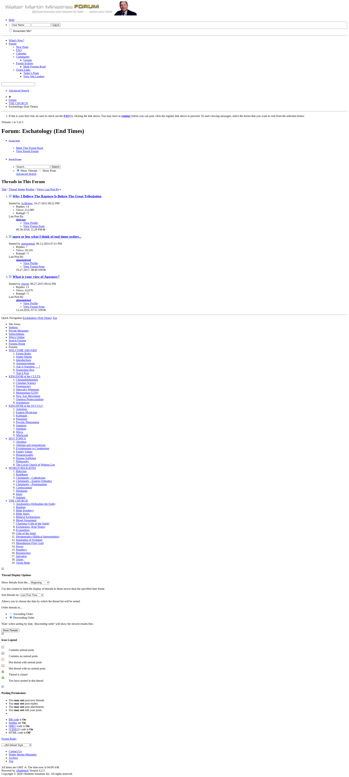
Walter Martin (24, 356)
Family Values (24, 451)
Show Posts (49, 170)
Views (40, 189)
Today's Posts (31, 73)
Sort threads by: (10, 594)
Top (55, 317)
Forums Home (17, 343)
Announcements (25, 363)
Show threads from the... (15, 582)
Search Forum (15, 159)
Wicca (19, 432)
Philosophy (22, 461)
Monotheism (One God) (30, 543)
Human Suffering (26, 458)
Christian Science (26, 383)
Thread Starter (17, 189)
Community (23, 56)
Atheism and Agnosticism (30, 445)
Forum (12, 43)
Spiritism (21, 428)
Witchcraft (22, 435)
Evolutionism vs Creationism (32, 448)
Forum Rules (23, 353)
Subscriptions (16, 333)
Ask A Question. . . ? (28, 366)
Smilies (13, 722)
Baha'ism (21, 471)
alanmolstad (28, 243)
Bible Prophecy (25, 510)
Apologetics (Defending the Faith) (35, 503)
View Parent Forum (27, 151)
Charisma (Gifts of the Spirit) (32, 523)
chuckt (25, 283)
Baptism (20, 507)
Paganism (21, 418)
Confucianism (24, 487)
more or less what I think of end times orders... (47, 236)
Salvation (21, 556)
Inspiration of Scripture (29, 539)
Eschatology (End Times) (30, 526)
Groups (27, 60)
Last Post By (52, 189)
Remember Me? (21, 31)
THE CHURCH (18, 103)
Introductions (23, 360)
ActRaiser (26, 203)
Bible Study (23, 513)
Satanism (21, 425)
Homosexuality (24, 454)
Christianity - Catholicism (30, 477)
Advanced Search (19, 90)
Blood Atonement (26, 520)
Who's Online (17, 337)
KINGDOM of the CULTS (24, 376)
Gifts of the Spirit (26, 533)
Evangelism (22, 530)
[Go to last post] (44, 229)
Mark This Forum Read (29, 147)
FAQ (19, 50)
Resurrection (23, 553)
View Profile (30, 222)
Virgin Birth (23, 562)
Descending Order (23, 617)
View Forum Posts (34, 226)
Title (4, 189)
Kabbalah (21, 415)
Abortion (21, 441)
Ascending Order (23, 614)
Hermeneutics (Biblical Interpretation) (37, 536)
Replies (30, 189)
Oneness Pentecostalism (29, 399)
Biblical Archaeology (28, 517)
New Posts (22, 46)
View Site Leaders (33, 76)
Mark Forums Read (34, 66)
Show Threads (28, 170)
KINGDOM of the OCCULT (26, 405)
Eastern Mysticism (26, 412)
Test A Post (22, 373)
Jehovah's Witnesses (27, 389)
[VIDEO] (14, 729)
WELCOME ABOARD (23, 350)
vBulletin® (22, 770)
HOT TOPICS (17, 438)
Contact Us (15, 751)
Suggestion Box (25, 369)
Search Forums (17, 340)
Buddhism (22, 474)
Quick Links (23, 69)
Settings (13, 327)
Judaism (20, 497)
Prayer (19, 546)
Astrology (21, 409)
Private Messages (19, 330)
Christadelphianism (27, 379)
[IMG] (12, 726)
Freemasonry (23, 386)
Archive (13, 757)
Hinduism (21, 490)
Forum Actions (24, 63)
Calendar (21, 53)
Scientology (23, 402)
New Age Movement (28, 396)
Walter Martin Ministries (23, 754)
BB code (14, 719)
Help (11, 19)
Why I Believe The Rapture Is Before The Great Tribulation (57, 196)
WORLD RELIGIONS (22, 468)
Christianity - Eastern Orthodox (34, 481)
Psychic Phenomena (27, 422)
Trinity (20, 559)
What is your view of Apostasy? (36, 277)
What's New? (16, 40)
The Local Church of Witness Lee (35, 464)
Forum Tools (14, 141)
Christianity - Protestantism (31, 484)
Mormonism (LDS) (27, 392)
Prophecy (21, 549)
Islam (19, 494)
